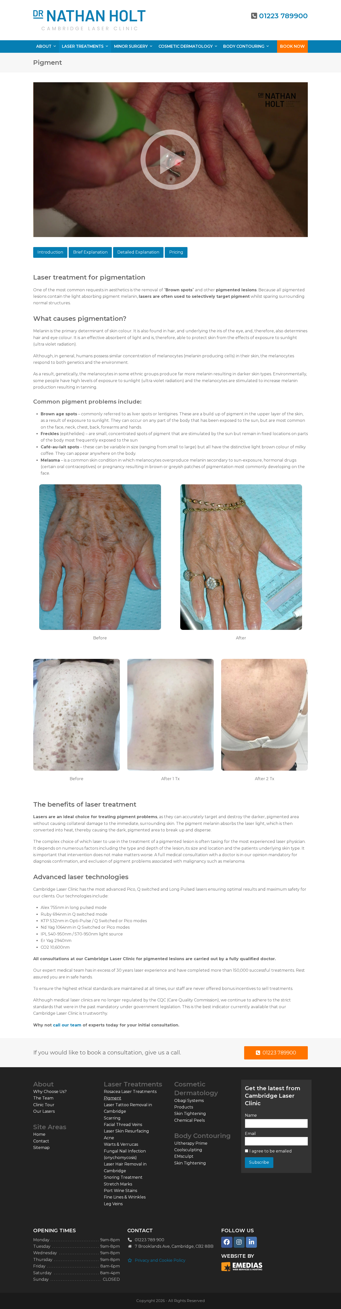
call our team (67, 1025)
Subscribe (259, 1162)
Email (250, 1133)
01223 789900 (283, 16)
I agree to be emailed (270, 1151)
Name (251, 1115)
